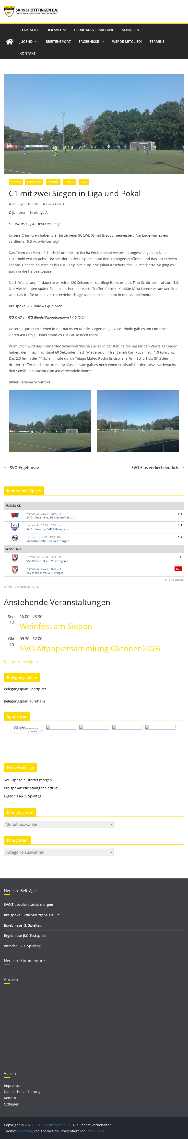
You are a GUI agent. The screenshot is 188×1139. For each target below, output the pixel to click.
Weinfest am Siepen (56, 626)
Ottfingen (11, 1104)
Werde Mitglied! (127, 41)
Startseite (29, 29)
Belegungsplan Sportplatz (25, 689)
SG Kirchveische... (37, 541)
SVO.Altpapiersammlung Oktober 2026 (90, 648)
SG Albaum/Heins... (62, 517)
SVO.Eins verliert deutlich (154, 467)
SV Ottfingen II (35, 517)
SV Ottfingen (34, 529)
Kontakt (27, 53)
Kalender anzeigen (21, 661)
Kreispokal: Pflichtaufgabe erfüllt (31, 788)
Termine (157, 41)
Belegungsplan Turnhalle (24, 701)
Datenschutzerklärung (22, 1091)
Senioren (130, 29)
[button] (63, 29)
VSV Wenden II (35, 561)
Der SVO (54, 29)
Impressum (13, 1085)
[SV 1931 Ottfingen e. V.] (10, 41)
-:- (180, 557)
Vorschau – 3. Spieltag (22, 945)
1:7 (180, 537)
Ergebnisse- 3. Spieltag (22, 796)
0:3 (180, 513)
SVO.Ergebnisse (24, 467)
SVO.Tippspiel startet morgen (28, 780)
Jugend (26, 41)
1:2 (180, 525)
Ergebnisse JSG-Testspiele (25, 935)
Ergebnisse (89, 41)
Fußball (53, 182)
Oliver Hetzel (55, 204)
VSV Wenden (34, 573)
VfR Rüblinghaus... (59, 529)
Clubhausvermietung (94, 29)
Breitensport (58, 41)
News (84, 182)
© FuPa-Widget (174, 579)
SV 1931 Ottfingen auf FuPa (21, 586)
